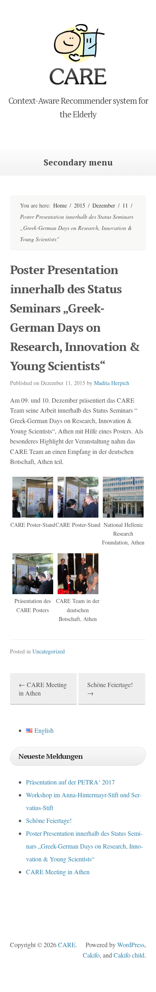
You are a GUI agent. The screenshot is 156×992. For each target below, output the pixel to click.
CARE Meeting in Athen (58, 871)
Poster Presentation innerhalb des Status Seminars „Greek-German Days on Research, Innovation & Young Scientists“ (84, 846)
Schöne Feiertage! (49, 820)
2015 (79, 205)
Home (60, 205)
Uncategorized (48, 651)
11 (125, 205)
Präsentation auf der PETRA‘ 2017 (70, 782)
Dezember (103, 205)
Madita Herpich (111, 383)
